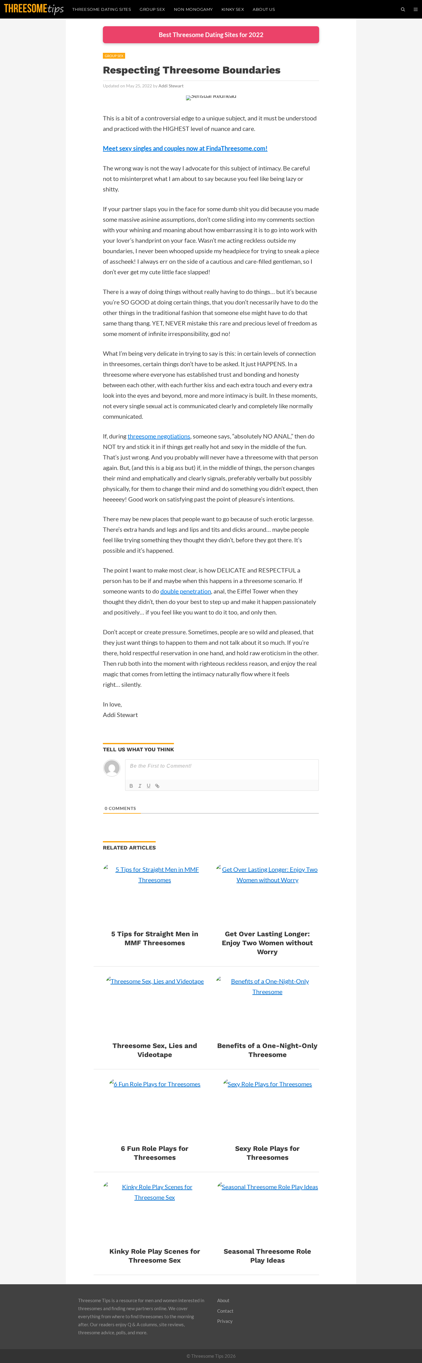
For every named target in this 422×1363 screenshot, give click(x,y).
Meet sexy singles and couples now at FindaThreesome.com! (185, 148)
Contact (225, 1311)
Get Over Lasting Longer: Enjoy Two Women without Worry (267, 943)
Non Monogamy (193, 9)
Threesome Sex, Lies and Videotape (154, 1050)
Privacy (225, 1321)
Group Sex (152, 9)
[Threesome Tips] (34, 9)
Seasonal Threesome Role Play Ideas (267, 1255)
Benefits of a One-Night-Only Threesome (267, 1050)
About (223, 1300)
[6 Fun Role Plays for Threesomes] (154, 1135)
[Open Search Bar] (403, 9)
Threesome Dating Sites (101, 9)
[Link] (157, 786)
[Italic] (140, 786)
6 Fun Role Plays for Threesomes (154, 1152)
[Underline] (148, 786)
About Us (264, 9)
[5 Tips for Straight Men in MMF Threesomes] (154, 920)
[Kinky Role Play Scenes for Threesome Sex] (154, 1238)
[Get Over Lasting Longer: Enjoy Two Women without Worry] (267, 920)
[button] (415, 9)
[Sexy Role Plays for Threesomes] (267, 1135)
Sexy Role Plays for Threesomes (267, 1152)
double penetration (185, 591)
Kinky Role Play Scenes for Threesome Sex (154, 1255)
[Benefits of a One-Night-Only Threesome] (267, 1032)
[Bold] (131, 786)
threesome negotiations (159, 436)
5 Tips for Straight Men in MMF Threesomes (154, 938)
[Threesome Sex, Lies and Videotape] (155, 1032)
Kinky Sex (233, 9)
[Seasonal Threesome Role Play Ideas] (267, 1238)
